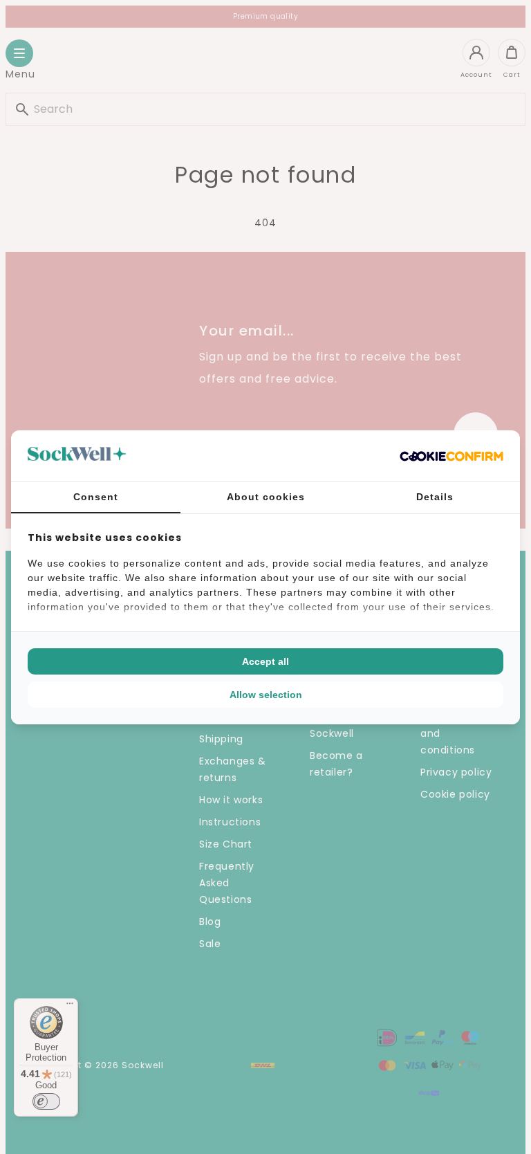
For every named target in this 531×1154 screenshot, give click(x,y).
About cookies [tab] (266, 496)
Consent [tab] (95, 496)
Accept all (265, 661)
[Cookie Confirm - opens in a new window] (451, 455)
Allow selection (266, 694)
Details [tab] (435, 496)
